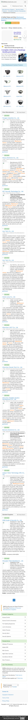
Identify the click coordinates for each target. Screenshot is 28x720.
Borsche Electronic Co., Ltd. (11, 430)
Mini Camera (5, 650)
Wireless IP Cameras (7, 644)
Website (6, 152)
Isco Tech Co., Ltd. (8, 231)
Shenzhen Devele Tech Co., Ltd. (12, 367)
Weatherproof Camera (11, 65)
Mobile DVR (5, 647)
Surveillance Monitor (7, 657)
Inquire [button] (8, 22)
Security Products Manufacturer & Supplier (16, 196)
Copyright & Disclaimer (8, 694)
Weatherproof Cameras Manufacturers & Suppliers (12, 608)
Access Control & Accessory (9, 620)
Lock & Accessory (6, 627)
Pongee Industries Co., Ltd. (10, 118)
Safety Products (6, 630)
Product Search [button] (21, 112)
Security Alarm (6, 633)
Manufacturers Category (8, 9)
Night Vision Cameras (7, 653)
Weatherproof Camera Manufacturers (12, 17)
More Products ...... (7, 660)
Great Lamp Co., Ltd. (8, 297)
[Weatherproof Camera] (6, 124)
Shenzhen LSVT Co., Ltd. (10, 327)
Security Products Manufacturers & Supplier (16, 435)
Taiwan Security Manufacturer (17, 194)
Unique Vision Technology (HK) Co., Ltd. (13, 473)
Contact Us (5, 691)
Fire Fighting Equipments (8, 623)
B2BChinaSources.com (8, 606)
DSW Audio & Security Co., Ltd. (12, 520)
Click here (20, 678)
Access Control (6, 617)
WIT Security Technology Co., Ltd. (13, 191)
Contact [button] (7, 115)
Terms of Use (5, 698)
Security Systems (6, 636)
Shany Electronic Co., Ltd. (10, 158)
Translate (14, 687)
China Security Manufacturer (17, 433)
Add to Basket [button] (16, 22)
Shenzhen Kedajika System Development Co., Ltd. (10, 398)
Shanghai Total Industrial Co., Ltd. (12, 561)
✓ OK (22, 718)
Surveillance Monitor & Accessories (17, 11)
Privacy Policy (5, 701)
